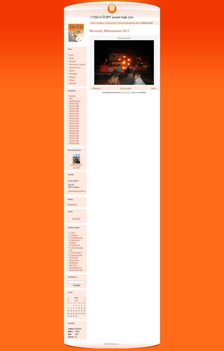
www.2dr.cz (73, 265)
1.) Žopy (72, 233)
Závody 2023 (74, 136)
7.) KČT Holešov (75, 253)
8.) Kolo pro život (75, 255)
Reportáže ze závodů (77, 64)
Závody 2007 (74, 103)
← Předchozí (95, 88)
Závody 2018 (74, 131)
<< (68, 297)
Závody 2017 (74, 128)
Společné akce (74, 67)
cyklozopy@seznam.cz (77, 191)
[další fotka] (154, 62)
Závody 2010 (74, 111)
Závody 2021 (74, 133)
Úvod (92, 23)
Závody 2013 (111, 23)
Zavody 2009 (74, 108)
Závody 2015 (74, 123)
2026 (76, 300)
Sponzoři (72, 83)
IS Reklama (73, 263)
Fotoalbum (100, 23)
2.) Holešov (73, 235)
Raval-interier (74, 260)
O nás (71, 58)
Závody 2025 (74, 141)
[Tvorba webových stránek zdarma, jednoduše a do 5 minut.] (119, 344)
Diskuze (72, 77)
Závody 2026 (74, 143)
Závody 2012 (74, 116)
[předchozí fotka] (93, 62)
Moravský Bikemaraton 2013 (128, 23)
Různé (71, 71)
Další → (154, 88)
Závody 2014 (74, 121)
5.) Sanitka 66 (74, 245)
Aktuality (72, 61)
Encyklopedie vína (76, 270)
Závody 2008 (74, 106)
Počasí (72, 80)
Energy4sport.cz (75, 267)
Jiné (70, 98)
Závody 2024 (74, 138)
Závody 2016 (74, 126)
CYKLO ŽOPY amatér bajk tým (112, 17)
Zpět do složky (125, 88)
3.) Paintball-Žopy (75, 238)
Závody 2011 (74, 113)
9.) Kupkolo (73, 258)
